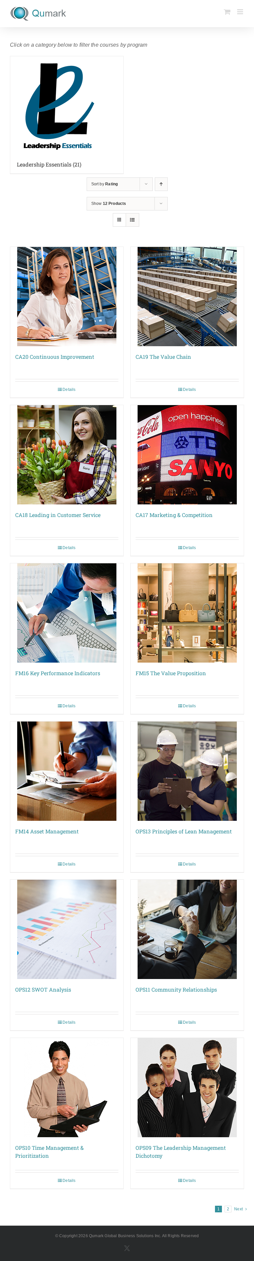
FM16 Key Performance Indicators (57, 673)
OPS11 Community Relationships (176, 989)
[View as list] (132, 219)
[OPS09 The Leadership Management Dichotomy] (187, 1087)
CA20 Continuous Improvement (54, 356)
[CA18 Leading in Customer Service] (66, 454)
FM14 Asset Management (47, 831)
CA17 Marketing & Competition (174, 514)
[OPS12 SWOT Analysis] (66, 929)
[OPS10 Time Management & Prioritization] (66, 1087)
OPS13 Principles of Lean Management (184, 831)
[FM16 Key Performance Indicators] (66, 613)
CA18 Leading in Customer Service (58, 514)
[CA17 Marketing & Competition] (187, 454)
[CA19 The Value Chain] (187, 296)
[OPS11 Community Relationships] (187, 929)
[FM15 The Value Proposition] (187, 613)
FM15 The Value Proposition (171, 673)
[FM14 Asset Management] (66, 771)
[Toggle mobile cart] (227, 11)
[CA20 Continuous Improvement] (66, 296)
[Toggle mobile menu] (240, 11)
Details (69, 389)
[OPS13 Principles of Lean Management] (187, 771)
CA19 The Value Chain (163, 356)
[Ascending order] (161, 184)
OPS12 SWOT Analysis (43, 989)
